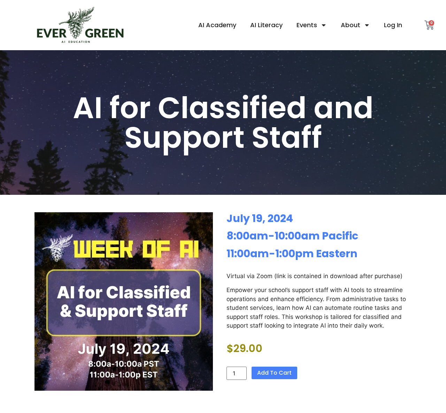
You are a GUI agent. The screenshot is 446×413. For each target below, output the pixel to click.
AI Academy (217, 25)
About (350, 25)
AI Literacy (266, 25)
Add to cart (274, 373)
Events (307, 25)
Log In (393, 25)
